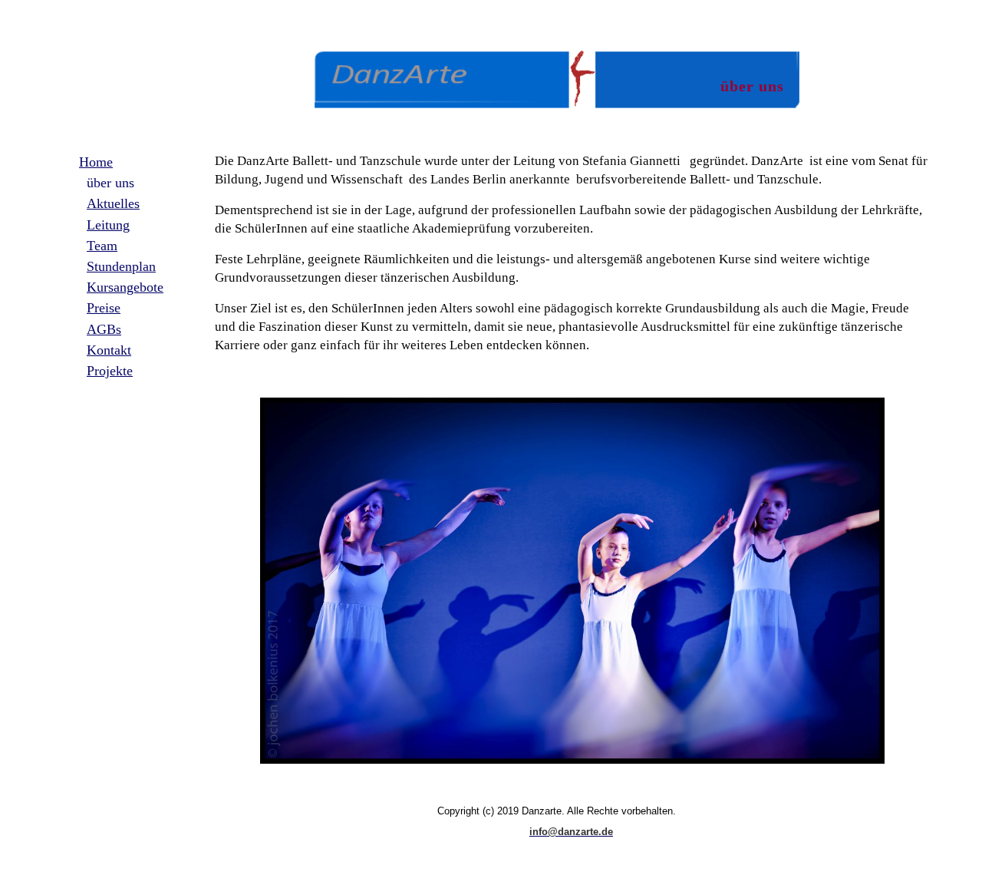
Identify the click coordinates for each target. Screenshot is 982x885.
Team (102, 245)
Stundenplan (121, 266)
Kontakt (109, 350)
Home (96, 162)
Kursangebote (125, 287)
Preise (103, 307)
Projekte (110, 370)
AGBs (104, 329)
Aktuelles (113, 203)
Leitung (108, 225)
